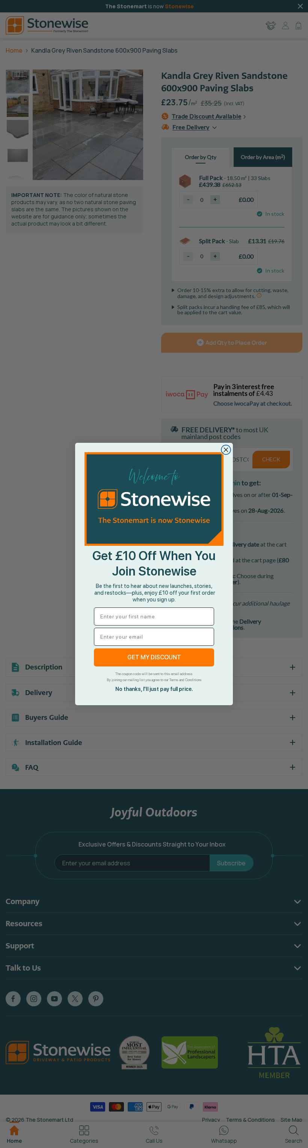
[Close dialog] (226, 449)
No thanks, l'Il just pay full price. (154, 689)
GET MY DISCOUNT (154, 657)
